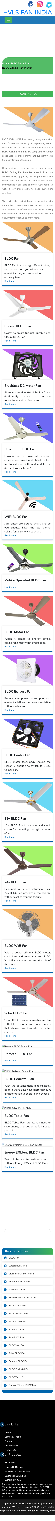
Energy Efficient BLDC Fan (20, 1385)
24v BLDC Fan (14, 1337)
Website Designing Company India (36, 1510)
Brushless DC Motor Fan (19, 1273)
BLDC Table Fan (14, 1377)
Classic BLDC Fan (16, 1265)
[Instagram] (40, 4)
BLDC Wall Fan (14, 1345)
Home (5, 63)
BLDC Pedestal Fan (16, 1369)
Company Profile (12, 1436)
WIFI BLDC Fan (15, 1289)
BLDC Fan (12, 1257)
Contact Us (28, 94)
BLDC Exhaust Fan (16, 1313)
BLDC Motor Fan (15, 1305)
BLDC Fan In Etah (20, 63)
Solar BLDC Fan (14, 1353)
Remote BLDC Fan (16, 1361)
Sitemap (8, 1441)
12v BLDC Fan (14, 1329)
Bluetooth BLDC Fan (17, 1281)
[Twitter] (49, 4)
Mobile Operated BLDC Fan (21, 1297)
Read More (10, 281)
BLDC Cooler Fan (15, 1321)
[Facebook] (30, 4)
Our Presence (11, 1445)
